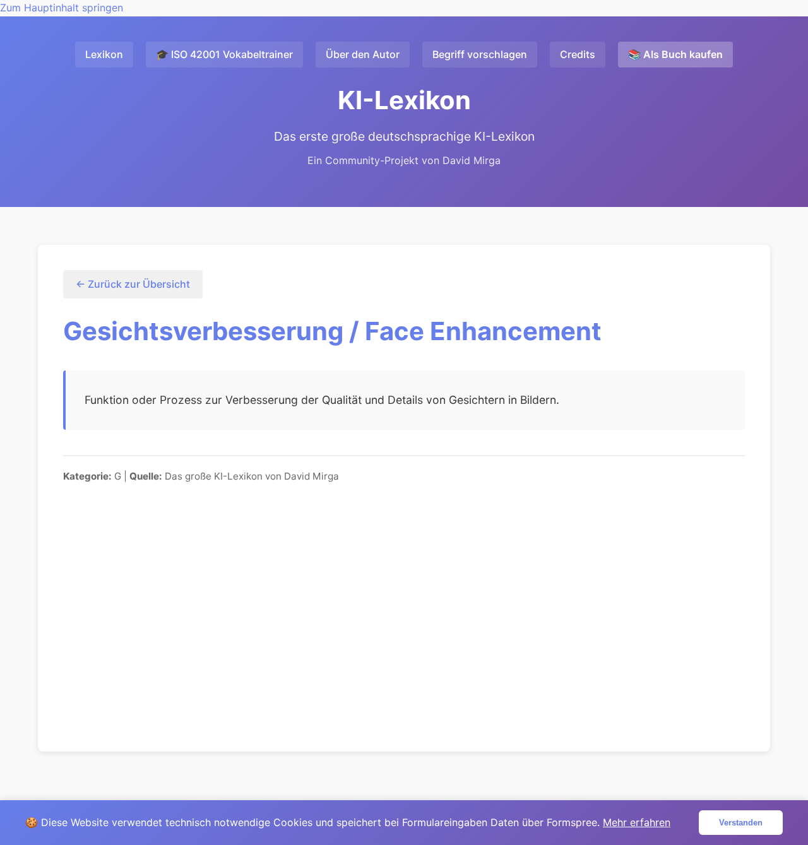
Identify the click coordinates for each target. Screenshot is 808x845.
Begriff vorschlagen (479, 54)
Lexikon (104, 54)
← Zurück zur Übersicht (133, 284)
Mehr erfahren (636, 822)
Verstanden (741, 822)
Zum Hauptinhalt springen (61, 7)
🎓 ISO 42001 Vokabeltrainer (224, 54)
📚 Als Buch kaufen (675, 54)
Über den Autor (363, 54)
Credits (577, 54)
